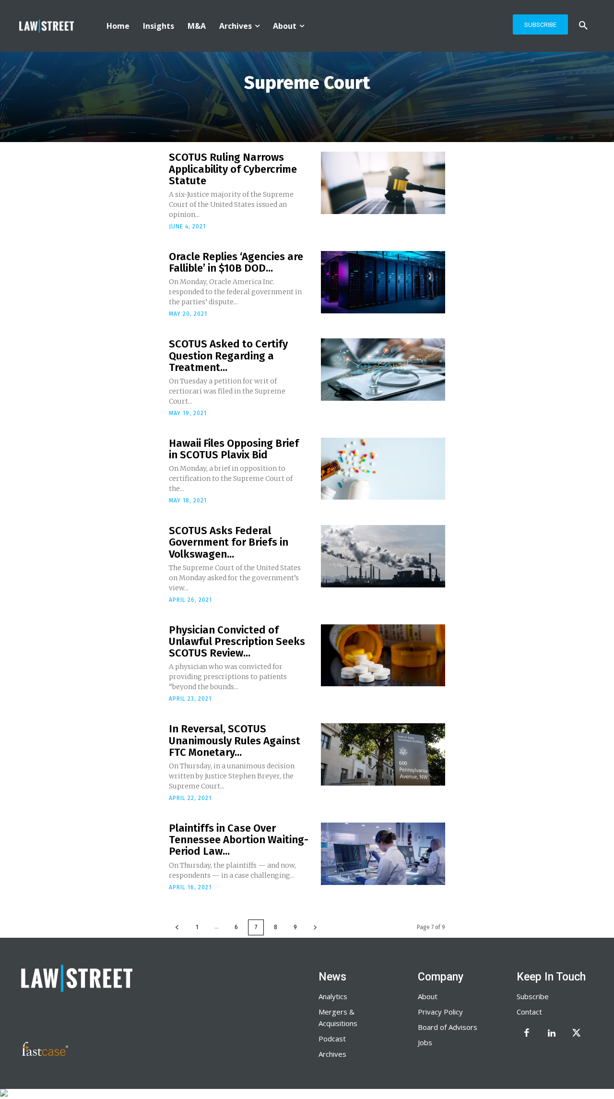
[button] (583, 25)
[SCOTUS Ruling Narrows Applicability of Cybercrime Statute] (383, 183)
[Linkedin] (552, 1034)
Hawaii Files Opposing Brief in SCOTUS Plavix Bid (234, 449)
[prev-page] (177, 927)
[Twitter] (577, 1034)
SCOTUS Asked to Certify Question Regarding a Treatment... (228, 355)
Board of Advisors (447, 1027)
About (427, 996)
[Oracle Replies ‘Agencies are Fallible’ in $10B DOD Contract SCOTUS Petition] (383, 282)
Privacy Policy (440, 1011)
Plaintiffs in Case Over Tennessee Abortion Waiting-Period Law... (238, 840)
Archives (332, 1054)
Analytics (333, 996)
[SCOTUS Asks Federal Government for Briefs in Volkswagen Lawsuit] (383, 556)
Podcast (332, 1038)
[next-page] (315, 927)
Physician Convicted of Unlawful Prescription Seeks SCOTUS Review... (237, 641)
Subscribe (533, 996)
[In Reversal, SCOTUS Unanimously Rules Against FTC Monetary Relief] (383, 754)
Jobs (425, 1042)
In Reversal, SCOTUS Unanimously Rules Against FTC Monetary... (234, 740)
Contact (529, 1011)
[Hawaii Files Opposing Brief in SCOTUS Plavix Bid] (383, 469)
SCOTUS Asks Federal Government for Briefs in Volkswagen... (228, 542)
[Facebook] (527, 1034)
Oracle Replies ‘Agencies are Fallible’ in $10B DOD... (236, 262)
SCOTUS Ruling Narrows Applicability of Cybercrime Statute (233, 169)
